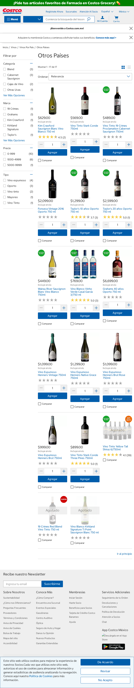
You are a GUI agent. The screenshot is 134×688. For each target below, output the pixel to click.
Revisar (105, 671)
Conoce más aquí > (106, 37)
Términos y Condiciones (15, 618)
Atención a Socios (111, 616)
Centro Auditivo (44, 618)
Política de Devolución (113, 611)
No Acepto (105, 680)
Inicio (5, 47)
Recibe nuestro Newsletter (24, 574)
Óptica (39, 623)
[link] (52, 113)
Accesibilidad (10, 643)
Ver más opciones (14, 95)
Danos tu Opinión (45, 633)
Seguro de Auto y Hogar (48, 628)
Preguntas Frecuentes (14, 607)
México (122, 11)
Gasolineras (42, 612)
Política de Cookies (41, 676)
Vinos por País (26, 47)
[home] (12, 11)
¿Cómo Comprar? (45, 597)
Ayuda (72, 621)
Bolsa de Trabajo (11, 633)
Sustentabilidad (11, 597)
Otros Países (43, 47)
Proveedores (10, 612)
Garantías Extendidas (47, 643)
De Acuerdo (105, 662)
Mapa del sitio (10, 638)
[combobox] (32, 19)
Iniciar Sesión (75, 597)
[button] (90, 19)
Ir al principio (124, 553)
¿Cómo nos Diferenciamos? (17, 602)
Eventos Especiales (46, 607)
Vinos (14, 47)
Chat (104, 621)
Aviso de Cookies (12, 628)
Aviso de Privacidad (13, 623)
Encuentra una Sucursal (48, 602)
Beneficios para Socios (80, 607)
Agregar (52, 152)
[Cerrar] (131, 28)
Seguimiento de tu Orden (115, 597)
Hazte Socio (75, 602)
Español (105, 11)
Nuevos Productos (45, 638)
